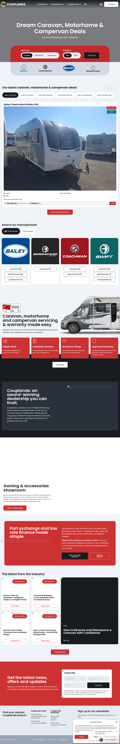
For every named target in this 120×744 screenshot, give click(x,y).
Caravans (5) (45, 269)
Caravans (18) (16, 269)
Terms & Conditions (38, 739)
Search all (92, 55)
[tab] (10, 95)
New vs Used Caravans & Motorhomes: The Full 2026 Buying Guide (45, 632)
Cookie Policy (91, 741)
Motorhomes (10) (15, 274)
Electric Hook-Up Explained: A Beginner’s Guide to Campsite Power (15, 597)
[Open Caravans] (47, 4)
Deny (96, 737)
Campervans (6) (104, 279)
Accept (81, 737)
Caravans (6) (74, 269)
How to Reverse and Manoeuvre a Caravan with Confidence (87, 631)
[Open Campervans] (80, 4)
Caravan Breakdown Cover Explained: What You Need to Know (44, 597)
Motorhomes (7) (104, 274)
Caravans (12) (104, 269)
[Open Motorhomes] (63, 4)
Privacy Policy (52, 739)
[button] (116, 722)
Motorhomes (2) (75, 274)
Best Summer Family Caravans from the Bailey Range (15, 632)
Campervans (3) (16, 279)
